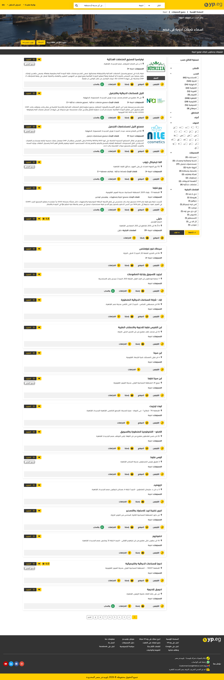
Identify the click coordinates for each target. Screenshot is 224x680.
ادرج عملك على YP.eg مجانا (149, 639)
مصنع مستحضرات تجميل (97, 136)
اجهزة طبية (189, 167)
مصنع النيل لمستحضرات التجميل (126, 126)
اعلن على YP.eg (173, 643)
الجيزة (191, 81)
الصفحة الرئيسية (196, 12)
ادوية (132, 69)
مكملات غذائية (188, 184)
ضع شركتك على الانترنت (151, 643)
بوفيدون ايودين (101, 197)
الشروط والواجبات (153, 650)
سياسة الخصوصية (127, 646)
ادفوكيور (157, 536)
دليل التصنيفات (128, 643)
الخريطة (41, 42)
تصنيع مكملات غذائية (78, 102)
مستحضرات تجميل (186, 164)
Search (191, 232)
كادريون (191, 214)
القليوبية (190, 101)
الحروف (196, 123)
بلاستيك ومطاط (187, 171)
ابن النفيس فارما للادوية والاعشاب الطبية (140, 327)
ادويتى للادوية (154, 589)
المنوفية (190, 105)
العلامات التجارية (192, 190)
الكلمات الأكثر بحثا (153, 646)
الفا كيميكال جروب (152, 162)
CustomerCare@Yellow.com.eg (192, 666)
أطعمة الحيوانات (187, 181)
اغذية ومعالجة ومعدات (184, 160)
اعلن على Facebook (107, 646)
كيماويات (191, 178)
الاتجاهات (112, 84)
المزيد (28, 59)
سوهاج (191, 108)
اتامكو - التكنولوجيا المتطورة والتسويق (141, 431)
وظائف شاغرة (173, 650)
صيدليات (190, 157)
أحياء (196, 117)
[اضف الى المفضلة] (39, 59)
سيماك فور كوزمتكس (150, 248)
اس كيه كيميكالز (188, 204)
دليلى (159, 218)
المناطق (195, 113)
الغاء (176, 232)
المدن (196, 74)
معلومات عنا (110, 639)
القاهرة (190, 98)
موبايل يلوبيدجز (128, 639)
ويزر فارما (157, 188)
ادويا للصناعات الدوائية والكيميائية (143, 563)
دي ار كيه (191, 194)
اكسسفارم (190, 218)
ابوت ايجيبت (155, 406)
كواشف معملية (106, 171)
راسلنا (127, 84)
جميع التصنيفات (178, 12)
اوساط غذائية (120, 171)
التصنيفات (194, 153)
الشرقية (191, 88)
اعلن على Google (172, 646)
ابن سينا (157, 352)
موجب (192, 225)
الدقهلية (190, 84)
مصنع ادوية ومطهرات (118, 197)
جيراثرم (192, 201)
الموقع (141, 84)
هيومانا (191, 197)
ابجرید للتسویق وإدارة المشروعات (144, 274)
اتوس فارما (156, 457)
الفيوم (192, 94)
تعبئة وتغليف (189, 174)
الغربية (191, 91)
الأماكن (195, 68)
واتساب (96, 84)
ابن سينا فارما (155, 378)
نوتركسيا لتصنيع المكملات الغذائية (125, 59)
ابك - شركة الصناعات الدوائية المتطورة (141, 299)
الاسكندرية (189, 77)
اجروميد (157, 485)
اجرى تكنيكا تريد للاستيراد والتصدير (144, 510)
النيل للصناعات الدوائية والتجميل (126, 93)
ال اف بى (191, 221)
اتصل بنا (111, 643)
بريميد (192, 207)
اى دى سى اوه (188, 211)
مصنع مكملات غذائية (98, 102)
